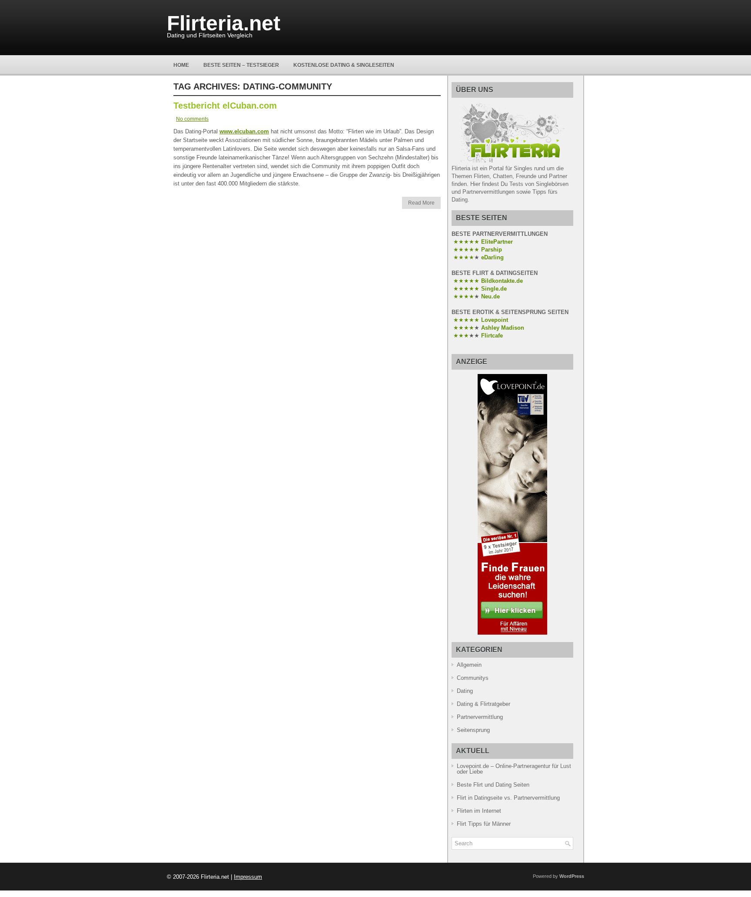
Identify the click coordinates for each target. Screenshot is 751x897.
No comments (192, 119)
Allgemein (469, 665)
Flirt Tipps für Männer (484, 824)
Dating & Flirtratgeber (483, 704)
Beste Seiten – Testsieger (241, 65)
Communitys (472, 678)
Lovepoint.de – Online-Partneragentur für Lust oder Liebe (514, 769)
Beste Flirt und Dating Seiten (493, 784)
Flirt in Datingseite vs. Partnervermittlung (508, 797)
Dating (465, 691)
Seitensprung (473, 730)
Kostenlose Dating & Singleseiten (343, 65)
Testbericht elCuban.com (225, 105)
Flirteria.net (223, 23)
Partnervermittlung (480, 717)
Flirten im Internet (479, 811)
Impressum (248, 877)
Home (181, 65)
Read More (421, 203)
